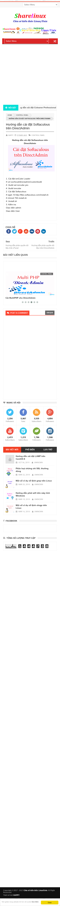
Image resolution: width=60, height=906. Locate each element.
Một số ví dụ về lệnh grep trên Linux (34, 481)
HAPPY (16, 895)
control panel (22, 115)
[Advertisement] (30, 75)
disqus (50, 312)
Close (50, 902)
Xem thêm (35, 902)
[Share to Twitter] (12, 293)
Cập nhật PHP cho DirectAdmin (21, 298)
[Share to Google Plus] (15, 293)
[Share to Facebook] (8, 293)
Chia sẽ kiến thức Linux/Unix (35, 890)
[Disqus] (29, 357)
